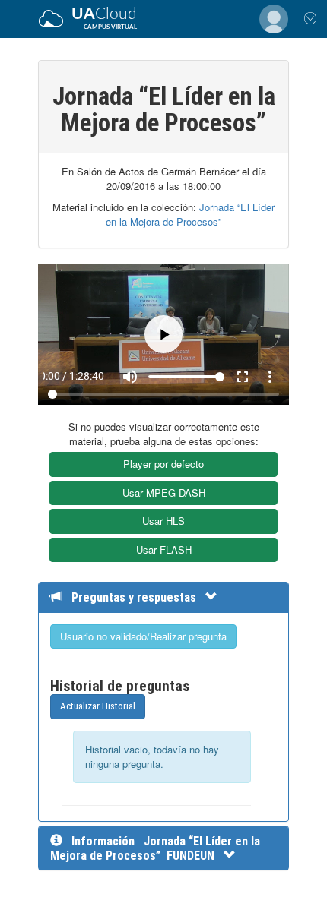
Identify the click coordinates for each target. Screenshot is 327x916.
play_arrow (20, 886)
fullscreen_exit (279, 886)
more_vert (306, 886)
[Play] (164, 458)
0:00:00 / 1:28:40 (78, 886)
